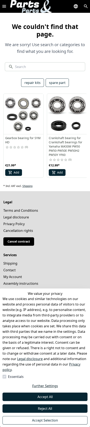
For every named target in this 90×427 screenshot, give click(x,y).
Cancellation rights (18, 230)
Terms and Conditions (20, 210)
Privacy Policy (14, 224)
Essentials (16, 376)
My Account (12, 276)
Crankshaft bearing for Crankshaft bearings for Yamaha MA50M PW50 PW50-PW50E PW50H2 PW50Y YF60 (65, 146)
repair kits (32, 82)
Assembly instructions (20, 283)
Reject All (45, 408)
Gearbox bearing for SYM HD (23, 140)
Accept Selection (45, 420)
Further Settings (45, 386)
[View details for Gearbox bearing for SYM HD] (24, 114)
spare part (57, 82)
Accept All (45, 396)
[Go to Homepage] (31, 6)
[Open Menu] (4, 6)
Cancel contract (19, 241)
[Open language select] (76, 6)
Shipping (27, 186)
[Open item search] (86, 6)
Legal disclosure (30, 358)
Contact (9, 270)
